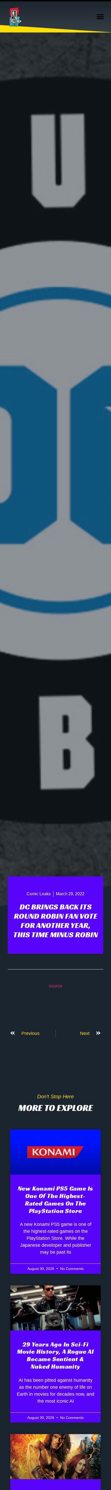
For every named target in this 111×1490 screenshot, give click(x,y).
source (55, 986)
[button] (100, 17)
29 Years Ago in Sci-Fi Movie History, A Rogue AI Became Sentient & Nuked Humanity (55, 1355)
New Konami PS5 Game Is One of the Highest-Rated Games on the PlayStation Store (55, 1200)
